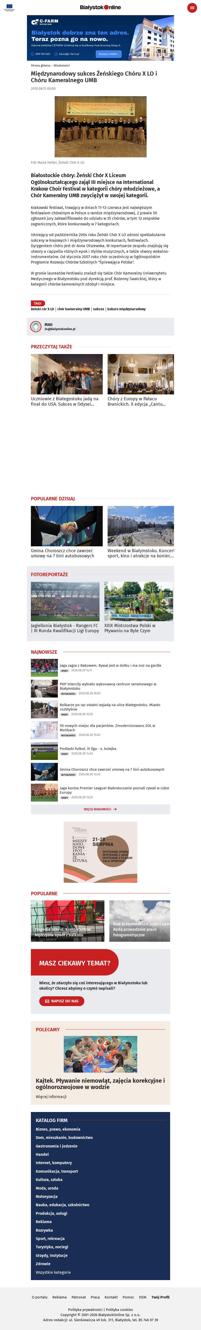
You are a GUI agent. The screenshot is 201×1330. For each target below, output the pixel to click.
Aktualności (68, 694)
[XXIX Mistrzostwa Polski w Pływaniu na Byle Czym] (138, 601)
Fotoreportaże (49, 574)
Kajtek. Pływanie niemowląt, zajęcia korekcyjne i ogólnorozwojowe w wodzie (100, 1084)
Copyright (68, 1315)
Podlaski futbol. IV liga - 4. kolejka (88, 748)
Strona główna (40, 65)
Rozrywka (44, 1230)
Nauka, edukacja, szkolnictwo (62, 1205)
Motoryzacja (47, 1196)
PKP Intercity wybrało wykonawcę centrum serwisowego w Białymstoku (108, 686)
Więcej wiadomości (97, 809)
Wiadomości (62, 65)
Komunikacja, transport (57, 1171)
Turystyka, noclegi (52, 1247)
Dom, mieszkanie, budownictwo (64, 1137)
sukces (98, 309)
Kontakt (111, 1297)
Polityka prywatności (85, 1309)
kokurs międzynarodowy (126, 309)
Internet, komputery (54, 1162)
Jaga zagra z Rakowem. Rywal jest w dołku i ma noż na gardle (110, 665)
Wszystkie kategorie (53, 1272)
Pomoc (128, 1297)
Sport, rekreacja (50, 1238)
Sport (64, 671)
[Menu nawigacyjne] (192, 8)
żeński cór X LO (42, 309)
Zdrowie (43, 1263)
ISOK (143, 1297)
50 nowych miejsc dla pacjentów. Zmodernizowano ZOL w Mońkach (107, 727)
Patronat (79, 1297)
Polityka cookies (119, 1309)
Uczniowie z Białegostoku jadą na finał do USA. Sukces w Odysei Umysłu (65, 401)
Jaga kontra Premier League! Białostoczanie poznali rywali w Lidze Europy (114, 790)
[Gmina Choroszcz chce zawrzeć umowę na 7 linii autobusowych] (67, 526)
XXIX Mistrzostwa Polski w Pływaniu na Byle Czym (129, 628)
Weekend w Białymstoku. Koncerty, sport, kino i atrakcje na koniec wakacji (143, 553)
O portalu (40, 1297)
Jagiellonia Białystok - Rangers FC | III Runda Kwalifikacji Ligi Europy (65, 628)
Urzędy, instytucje (52, 1255)
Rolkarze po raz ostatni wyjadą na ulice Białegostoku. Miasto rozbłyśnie (110, 707)
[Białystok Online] (100, 7)
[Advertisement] (100, 451)
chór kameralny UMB (73, 309)
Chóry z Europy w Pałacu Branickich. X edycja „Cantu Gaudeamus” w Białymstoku (135, 401)
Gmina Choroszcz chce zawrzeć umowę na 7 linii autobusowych (62, 553)
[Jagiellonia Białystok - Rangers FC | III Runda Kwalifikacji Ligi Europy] (65, 601)
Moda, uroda (47, 1188)
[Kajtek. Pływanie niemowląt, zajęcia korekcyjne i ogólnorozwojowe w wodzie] (100, 1054)
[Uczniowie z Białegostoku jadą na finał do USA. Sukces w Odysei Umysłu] (67, 374)
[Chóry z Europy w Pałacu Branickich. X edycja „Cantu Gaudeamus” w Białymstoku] (143, 374)
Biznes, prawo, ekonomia (58, 1129)
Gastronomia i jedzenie (56, 1146)
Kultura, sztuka (49, 1179)
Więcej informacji (51, 1096)
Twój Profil (160, 1297)
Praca (95, 1297)
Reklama (44, 1221)
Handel (42, 1154)
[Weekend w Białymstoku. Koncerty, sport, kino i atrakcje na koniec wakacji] (143, 526)
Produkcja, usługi (51, 1213)
